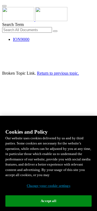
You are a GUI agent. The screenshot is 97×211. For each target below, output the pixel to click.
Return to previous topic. (58, 73)
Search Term (13, 24)
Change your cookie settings (48, 186)
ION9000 (21, 39)
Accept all (48, 201)
